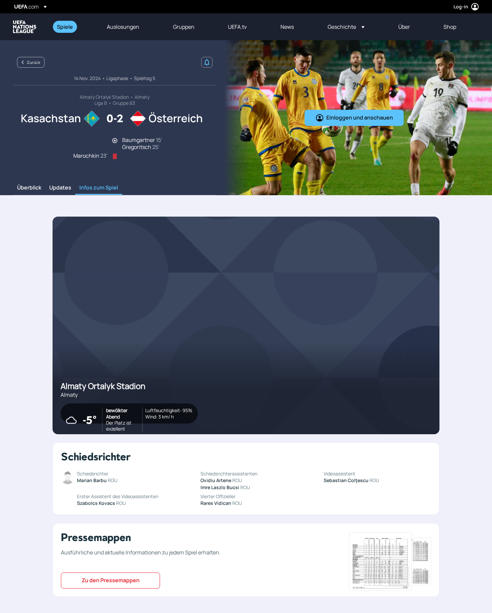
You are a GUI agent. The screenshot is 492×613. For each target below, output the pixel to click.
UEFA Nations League (24, 26)
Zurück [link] (33, 62)
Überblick (29, 188)
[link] (65, 26)
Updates (60, 188)
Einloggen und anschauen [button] (359, 117)
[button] (346, 26)
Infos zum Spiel (98, 188)
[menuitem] (73, 26)
